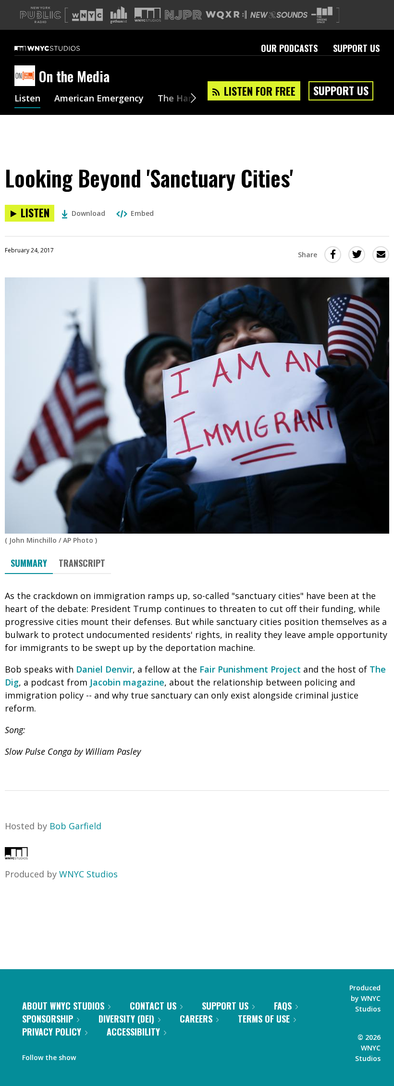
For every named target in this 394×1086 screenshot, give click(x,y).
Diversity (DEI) (126, 1018)
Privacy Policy (51, 1031)
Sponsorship (47, 1018)
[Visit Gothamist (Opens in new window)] (119, 15)
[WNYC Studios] (16, 856)
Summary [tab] (29, 563)
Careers (196, 1018)
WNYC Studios (88, 874)
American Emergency (99, 99)
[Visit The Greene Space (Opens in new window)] (321, 15)
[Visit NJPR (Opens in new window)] (183, 15)
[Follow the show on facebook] (90, 1055)
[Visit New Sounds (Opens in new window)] (279, 15)
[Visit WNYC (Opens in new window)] (87, 15)
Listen (27, 99)
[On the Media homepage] (26, 76)
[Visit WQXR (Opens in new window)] (226, 15)
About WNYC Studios (63, 1005)
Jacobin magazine (127, 682)
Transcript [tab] (82, 563)
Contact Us (153, 1005)
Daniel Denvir (104, 669)
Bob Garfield (75, 826)
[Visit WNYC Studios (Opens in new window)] (148, 15)
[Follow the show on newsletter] (127, 1055)
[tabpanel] (197, 673)
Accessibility (133, 1031)
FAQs (283, 1005)
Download (88, 213)
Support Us (356, 48)
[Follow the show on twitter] (108, 1055)
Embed (142, 213)
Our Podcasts (289, 48)
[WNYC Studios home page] (59, 48)
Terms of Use (264, 1018)
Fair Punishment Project (250, 669)
